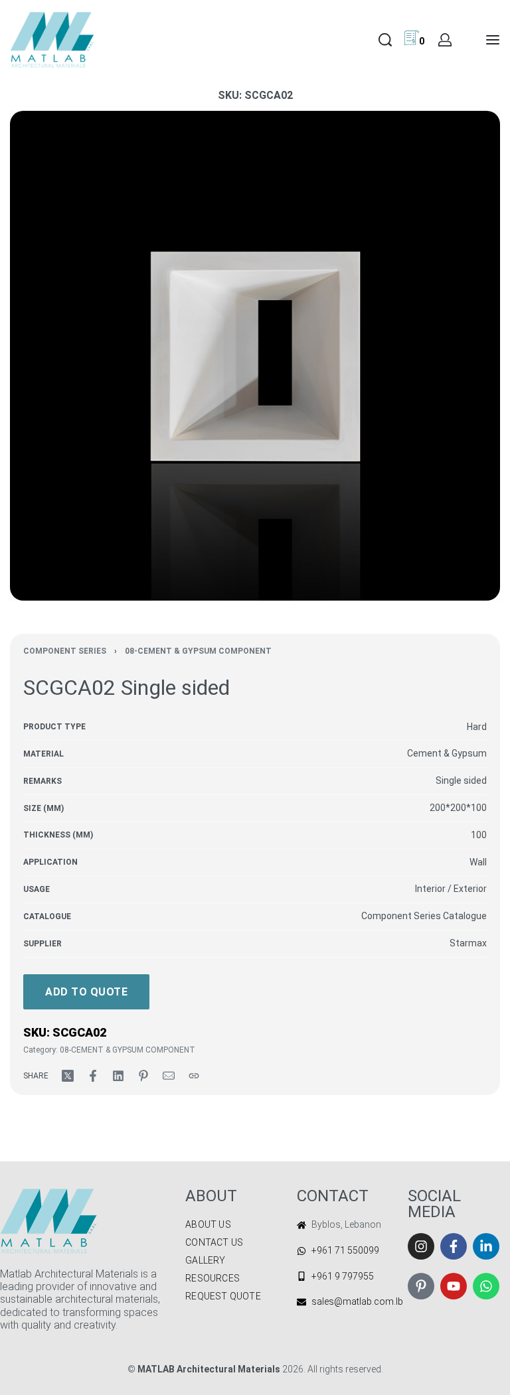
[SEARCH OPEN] (385, 40)
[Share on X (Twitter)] (68, 1076)
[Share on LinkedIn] (118, 1076)
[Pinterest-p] (421, 1286)
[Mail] (169, 1076)
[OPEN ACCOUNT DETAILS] (445, 40)
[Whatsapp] (486, 1286)
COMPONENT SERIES (64, 651)
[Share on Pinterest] (143, 1076)
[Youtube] (453, 1286)
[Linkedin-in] (486, 1246)
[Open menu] (492, 40)
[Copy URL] (194, 1076)
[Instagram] (421, 1246)
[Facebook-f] (453, 1246)
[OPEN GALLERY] (255, 356)
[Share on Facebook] (93, 1076)
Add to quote (86, 992)
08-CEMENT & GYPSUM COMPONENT (198, 651)
